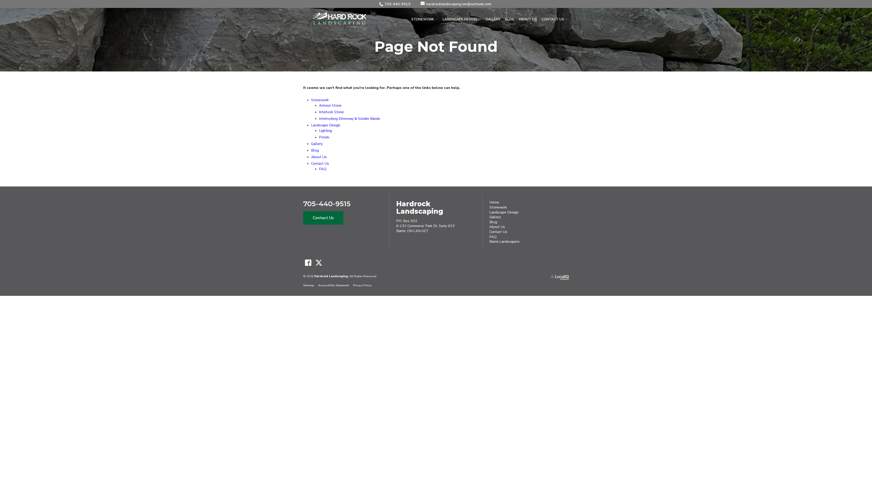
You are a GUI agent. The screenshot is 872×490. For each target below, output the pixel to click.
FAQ (322, 169)
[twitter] (319, 263)
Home (494, 202)
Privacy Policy (362, 285)
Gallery (493, 19)
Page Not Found (436, 46)
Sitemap (308, 285)
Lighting (325, 130)
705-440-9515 (397, 4)
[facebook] (308, 263)
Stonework (422, 19)
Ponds (324, 137)
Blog (509, 19)
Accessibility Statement (333, 285)
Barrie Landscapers (504, 241)
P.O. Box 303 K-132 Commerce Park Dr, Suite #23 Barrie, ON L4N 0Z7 (425, 225)
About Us (528, 19)
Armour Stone (330, 105)
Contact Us (552, 19)
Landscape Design (460, 19)
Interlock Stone (331, 112)
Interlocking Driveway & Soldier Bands (349, 118)
